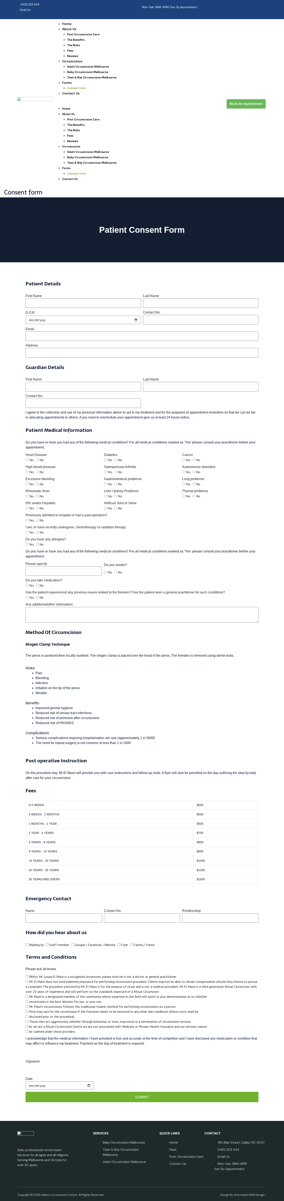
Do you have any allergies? (46, 539)
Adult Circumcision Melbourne (88, 66)
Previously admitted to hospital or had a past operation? (66, 515)
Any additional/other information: (49, 604)
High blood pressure (41, 467)
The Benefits (76, 40)
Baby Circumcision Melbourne (87, 72)
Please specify (36, 564)
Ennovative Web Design (249, 1195)
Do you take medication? (44, 580)
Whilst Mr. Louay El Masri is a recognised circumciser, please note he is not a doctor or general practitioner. (103, 976)
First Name (34, 296)
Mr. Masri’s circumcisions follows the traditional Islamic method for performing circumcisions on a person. (102, 1006)
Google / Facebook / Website (95, 945)
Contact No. (152, 312)
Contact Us (71, 93)
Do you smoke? (115, 565)
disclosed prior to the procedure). (52, 1016)
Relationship (191, 911)
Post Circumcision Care (83, 34)
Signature (33, 1061)
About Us (69, 29)
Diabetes (110, 455)
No (42, 460)
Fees (70, 50)
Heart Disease (36, 455)
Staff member (59, 945)
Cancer (187, 455)
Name (30, 911)
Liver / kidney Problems (121, 491)
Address (32, 345)
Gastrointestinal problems (123, 479)
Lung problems (193, 479)
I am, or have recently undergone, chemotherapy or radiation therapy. (76, 527)
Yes (31, 460)
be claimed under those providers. (52, 1031)
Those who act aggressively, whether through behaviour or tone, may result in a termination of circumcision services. (110, 1021)
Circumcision (72, 61)
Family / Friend (144, 945)
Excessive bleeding (40, 479)
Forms (67, 83)
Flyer (124, 945)
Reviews (72, 56)
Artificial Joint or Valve (120, 503)
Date (29, 1079)
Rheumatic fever (38, 491)
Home (67, 24)
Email (30, 329)
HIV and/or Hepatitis (40, 503)
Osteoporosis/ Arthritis (120, 467)
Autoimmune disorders (198, 467)
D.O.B (30, 312)
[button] (138, 103)
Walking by (36, 945)
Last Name (151, 296)
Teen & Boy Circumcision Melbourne (91, 77)
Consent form (76, 88)
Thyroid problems (195, 491)
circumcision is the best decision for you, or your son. (65, 1001)
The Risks (73, 45)
